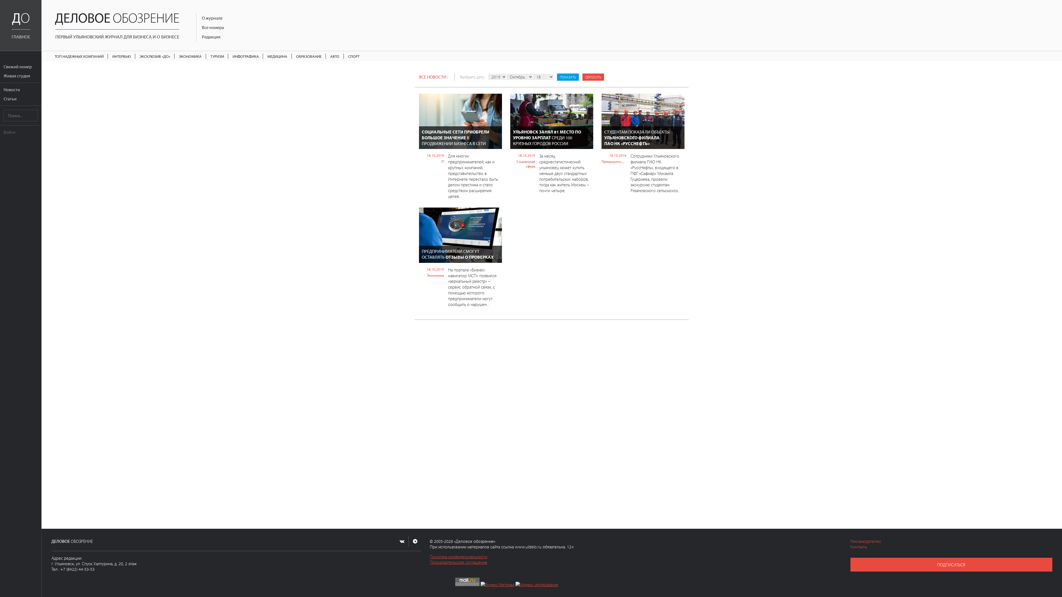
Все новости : (433, 77)
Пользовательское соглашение (458, 562)
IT (442, 161)
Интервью (121, 56)
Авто (334, 56)
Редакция (211, 37)
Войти (9, 132)
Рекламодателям (865, 541)
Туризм (217, 56)
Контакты (858, 546)
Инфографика (246, 56)
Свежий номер (18, 66)
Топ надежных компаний (79, 56)
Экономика (190, 56)
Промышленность (614, 161)
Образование (309, 56)
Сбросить (593, 77)
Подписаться (951, 564)
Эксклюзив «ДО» (155, 56)
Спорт (354, 56)
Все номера (213, 27)
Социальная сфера (526, 163)
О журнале (212, 18)
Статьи (10, 98)
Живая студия (17, 75)
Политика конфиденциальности (458, 556)
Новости (12, 89)
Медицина (277, 56)
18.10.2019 (435, 155)
